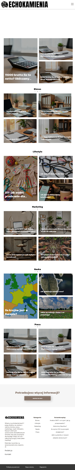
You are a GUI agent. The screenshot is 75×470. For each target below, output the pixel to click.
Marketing (37, 206)
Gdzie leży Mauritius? (60, 426)
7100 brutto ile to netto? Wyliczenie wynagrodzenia (52, 55)
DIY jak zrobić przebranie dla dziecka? (15, 194)
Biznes (37, 89)
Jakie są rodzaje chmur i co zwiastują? (52, 313)
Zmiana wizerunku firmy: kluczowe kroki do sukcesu (56, 230)
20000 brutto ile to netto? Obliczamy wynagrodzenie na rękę (56, 373)
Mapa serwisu (29, 467)
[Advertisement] (37, 22)
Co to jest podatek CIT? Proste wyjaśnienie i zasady (54, 112)
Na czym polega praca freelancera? (16, 112)
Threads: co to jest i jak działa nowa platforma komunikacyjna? (21, 230)
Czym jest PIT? (13, 139)
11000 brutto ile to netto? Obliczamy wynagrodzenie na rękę (18, 77)
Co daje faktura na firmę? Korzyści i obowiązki (56, 138)
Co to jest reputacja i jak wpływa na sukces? (21, 255)
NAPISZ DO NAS (37, 398)
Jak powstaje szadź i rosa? (52, 291)
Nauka (37, 269)
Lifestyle (37, 151)
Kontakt (8, 454)
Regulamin (43, 467)
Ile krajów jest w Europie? (16, 312)
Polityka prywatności (12, 467)
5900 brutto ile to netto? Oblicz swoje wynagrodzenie (54, 78)
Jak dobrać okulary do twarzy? (54, 174)
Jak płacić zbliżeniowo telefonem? (50, 196)
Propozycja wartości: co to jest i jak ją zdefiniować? (55, 255)
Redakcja (8, 450)
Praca (38, 324)
